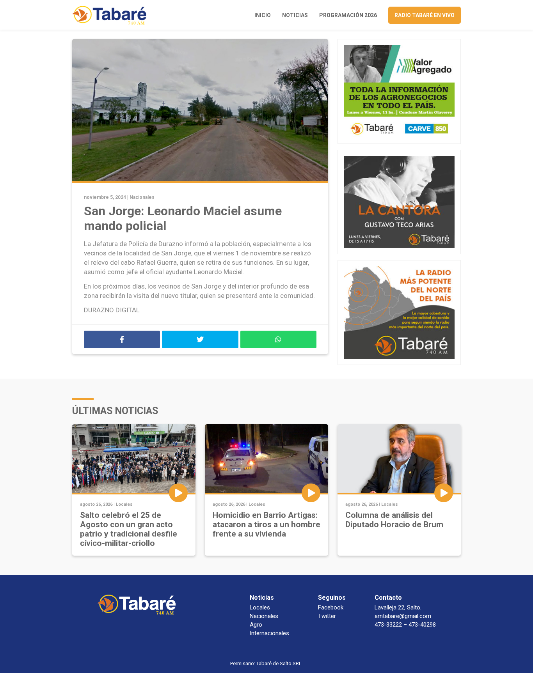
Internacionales (269, 633)
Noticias (295, 15)
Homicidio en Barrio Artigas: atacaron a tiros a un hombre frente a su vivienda (266, 524)
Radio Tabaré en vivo (424, 15)
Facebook (330, 607)
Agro (256, 624)
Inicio (262, 15)
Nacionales (142, 197)
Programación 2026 (348, 15)
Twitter (327, 616)
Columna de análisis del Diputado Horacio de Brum (394, 519)
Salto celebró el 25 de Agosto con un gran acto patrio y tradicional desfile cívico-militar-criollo (128, 529)
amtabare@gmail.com (403, 616)
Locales (124, 504)
